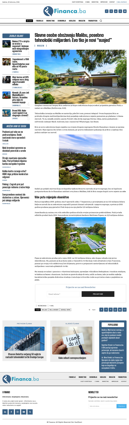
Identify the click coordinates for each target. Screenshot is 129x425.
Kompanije (16, 105)
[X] (120, 11)
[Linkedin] (116, 11)
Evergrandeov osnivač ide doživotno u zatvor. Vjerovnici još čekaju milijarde (15, 197)
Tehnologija (17, 87)
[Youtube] (125, 11)
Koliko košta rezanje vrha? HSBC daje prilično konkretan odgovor (15, 174)
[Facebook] (106, 11)
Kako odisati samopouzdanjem (72, 358)
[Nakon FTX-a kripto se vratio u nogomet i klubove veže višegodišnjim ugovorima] (6, 44)
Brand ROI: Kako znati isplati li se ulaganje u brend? (20, 113)
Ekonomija (6, 167)
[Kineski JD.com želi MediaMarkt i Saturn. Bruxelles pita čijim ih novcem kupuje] (6, 95)
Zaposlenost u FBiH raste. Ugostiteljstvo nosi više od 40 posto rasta (20, 64)
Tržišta (15, 72)
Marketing (16, 54)
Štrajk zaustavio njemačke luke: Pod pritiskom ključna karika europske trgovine (14, 161)
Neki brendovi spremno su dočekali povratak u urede (14, 149)
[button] (100, 20)
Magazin (40, 46)
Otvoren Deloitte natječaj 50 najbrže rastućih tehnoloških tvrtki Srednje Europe (24, 356)
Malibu (44, 310)
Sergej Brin (65, 310)
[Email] (125, 310)
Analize (5, 143)
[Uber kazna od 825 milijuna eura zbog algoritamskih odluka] (6, 79)
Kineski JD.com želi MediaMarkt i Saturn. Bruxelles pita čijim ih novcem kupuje (20, 97)
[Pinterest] (111, 310)
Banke (4, 180)
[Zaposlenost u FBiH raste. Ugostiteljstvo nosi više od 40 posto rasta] (6, 61)
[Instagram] (111, 11)
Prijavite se (121, 406)
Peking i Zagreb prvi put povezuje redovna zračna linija (16, 186)
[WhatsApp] (115, 310)
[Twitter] (30, 412)
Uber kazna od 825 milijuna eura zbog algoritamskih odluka (20, 81)
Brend (15, 118)
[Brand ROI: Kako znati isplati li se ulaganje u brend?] (6, 113)
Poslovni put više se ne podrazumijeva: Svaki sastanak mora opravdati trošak (13, 136)
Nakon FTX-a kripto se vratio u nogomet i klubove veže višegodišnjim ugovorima (20, 46)
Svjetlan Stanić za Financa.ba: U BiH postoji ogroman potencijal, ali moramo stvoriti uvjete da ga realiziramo (113, 349)
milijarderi (54, 310)
